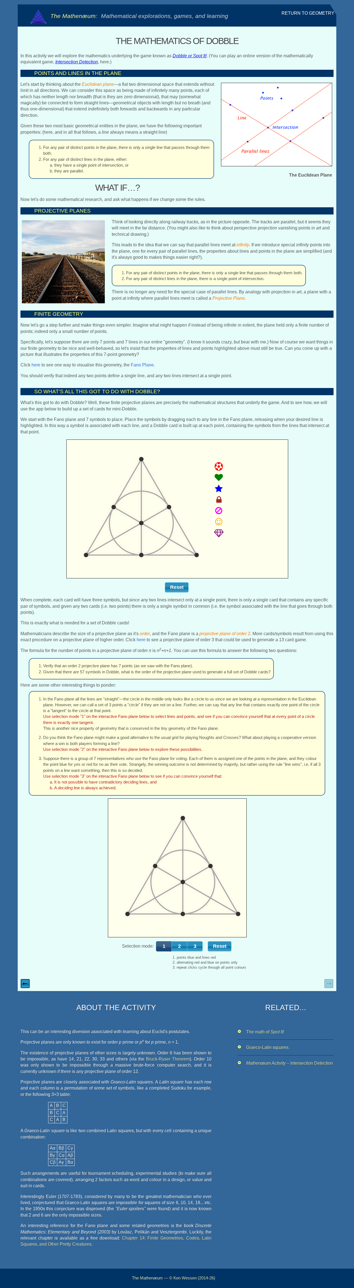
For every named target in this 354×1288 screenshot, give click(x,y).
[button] (177, 587)
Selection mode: (138, 946)
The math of (265, 1032)
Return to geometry (308, 13)
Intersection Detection (76, 62)
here (36, 365)
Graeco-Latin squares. (268, 1047)
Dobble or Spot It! (190, 55)
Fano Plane (142, 365)
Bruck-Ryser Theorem (168, 1059)
